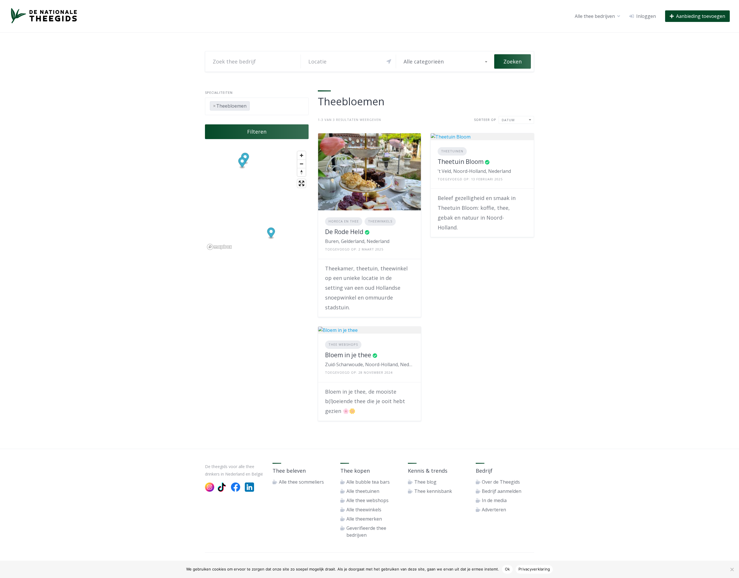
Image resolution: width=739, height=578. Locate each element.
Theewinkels (380, 221)
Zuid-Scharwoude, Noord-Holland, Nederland (369, 364)
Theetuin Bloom (461, 162)
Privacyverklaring (534, 569)
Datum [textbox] (508, 120)
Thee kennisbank (433, 491)
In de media (494, 500)
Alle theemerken (364, 519)
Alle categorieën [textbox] (424, 61)
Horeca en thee (344, 221)
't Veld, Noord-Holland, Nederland (474, 171)
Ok (507, 569)
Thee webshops (343, 344)
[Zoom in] (301, 155)
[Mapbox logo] (219, 247)
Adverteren (494, 509)
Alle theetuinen (362, 491)
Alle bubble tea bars (368, 482)
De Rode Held (344, 232)
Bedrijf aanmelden (501, 491)
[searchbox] (253, 104)
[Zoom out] (301, 164)
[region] (257, 200)
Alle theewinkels (363, 509)
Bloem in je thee (348, 355)
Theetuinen (452, 151)
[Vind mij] (389, 61)
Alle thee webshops (367, 500)
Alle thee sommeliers (301, 482)
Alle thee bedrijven (595, 16)
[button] (271, 233)
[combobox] (445, 61)
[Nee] (732, 569)
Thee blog (425, 482)
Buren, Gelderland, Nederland (357, 241)
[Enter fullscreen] (301, 183)
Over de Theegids (501, 482)
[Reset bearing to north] (301, 172)
